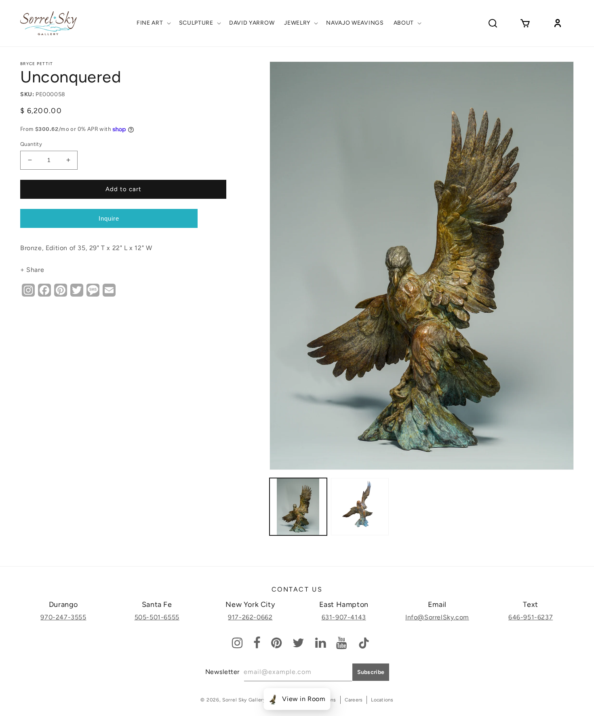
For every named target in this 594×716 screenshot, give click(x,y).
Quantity (31, 144)
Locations (382, 700)
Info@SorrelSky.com (437, 617)
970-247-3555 (63, 617)
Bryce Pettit (36, 63)
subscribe (371, 672)
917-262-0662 (250, 617)
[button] (153, 23)
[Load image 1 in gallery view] (298, 507)
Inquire (109, 218)
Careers (354, 700)
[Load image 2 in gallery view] (360, 507)
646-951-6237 (530, 617)
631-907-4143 (344, 617)
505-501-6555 (157, 617)
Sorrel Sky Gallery (244, 700)
